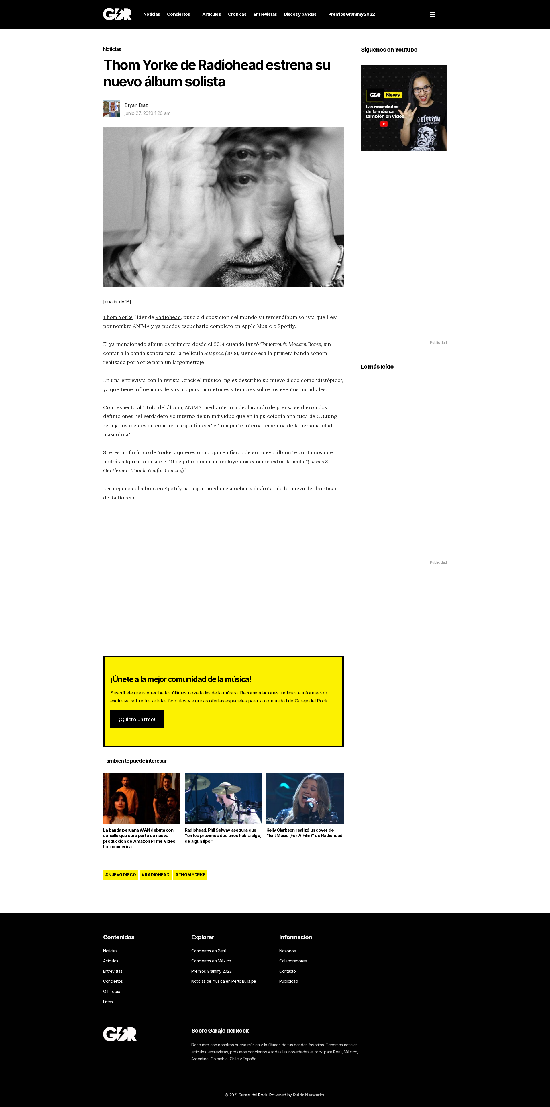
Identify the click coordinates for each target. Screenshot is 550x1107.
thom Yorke (191, 874)
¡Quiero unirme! (137, 719)
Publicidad (288, 981)
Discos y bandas (300, 14)
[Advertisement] (404, 254)
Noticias (151, 14)
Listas (108, 1001)
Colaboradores (293, 960)
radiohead (157, 874)
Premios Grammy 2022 (351, 14)
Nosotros (287, 950)
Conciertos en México (211, 960)
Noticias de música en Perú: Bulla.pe (223, 981)
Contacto (287, 971)
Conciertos (178, 14)
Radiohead (168, 317)
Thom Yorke (118, 317)
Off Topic (111, 991)
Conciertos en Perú (208, 950)
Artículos (211, 14)
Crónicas (237, 14)
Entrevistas (265, 14)
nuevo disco (122, 874)
